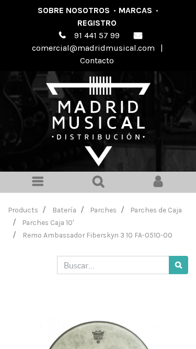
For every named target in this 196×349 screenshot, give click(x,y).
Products (23, 210)
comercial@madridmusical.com (93, 48)
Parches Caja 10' (48, 222)
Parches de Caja (156, 210)
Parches (103, 210)
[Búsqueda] (178, 265)
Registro (97, 23)
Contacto (97, 60)
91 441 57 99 (97, 35)
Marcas (135, 10)
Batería (64, 210)
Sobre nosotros (74, 10)
